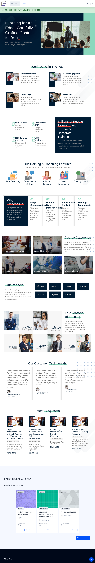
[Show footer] (91, 559)
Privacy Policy (8, 559)
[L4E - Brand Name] (3, 3)
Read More (11, 453)
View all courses (82, 538)
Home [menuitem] (24, 4)
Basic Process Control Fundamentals (26, 513)
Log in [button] (91, 4)
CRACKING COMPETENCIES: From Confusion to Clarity (47, 514)
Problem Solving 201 (68, 512)
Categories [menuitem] (14, 4)
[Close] (91, 10)
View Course (29, 530)
